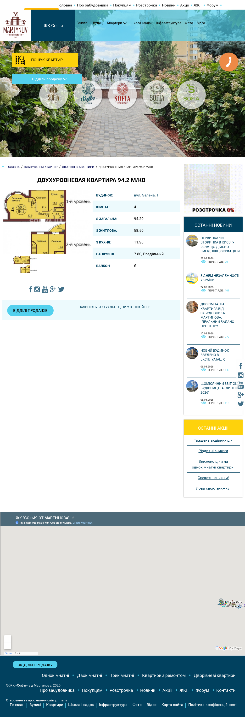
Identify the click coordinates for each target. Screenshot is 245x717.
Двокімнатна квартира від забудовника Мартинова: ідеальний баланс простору (217, 315)
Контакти (225, 690)
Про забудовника (92, 5)
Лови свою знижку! (213, 488)
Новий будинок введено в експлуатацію (214, 355)
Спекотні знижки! (213, 477)
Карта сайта (172, 704)
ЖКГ (198, 5)
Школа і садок (141, 23)
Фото (189, 23)
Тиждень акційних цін (213, 440)
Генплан (83, 23)
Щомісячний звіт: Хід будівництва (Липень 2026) (219, 388)
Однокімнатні (55, 675)
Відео (201, 23)
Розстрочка (146, 5)
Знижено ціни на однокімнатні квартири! (213, 464)
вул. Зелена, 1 (146, 195)
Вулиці (98, 23)
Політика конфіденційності (212, 704)
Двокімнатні (89, 675)
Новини (168, 5)
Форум (212, 5)
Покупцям (122, 5)
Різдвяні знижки (213, 451)
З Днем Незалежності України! (219, 278)
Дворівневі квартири (214, 675)
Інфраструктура (168, 23)
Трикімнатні (122, 675)
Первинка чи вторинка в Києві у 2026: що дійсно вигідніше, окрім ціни (220, 244)
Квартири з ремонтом (164, 675)
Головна (64, 5)
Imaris (62, 700)
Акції (184, 5)
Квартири (114, 23)
